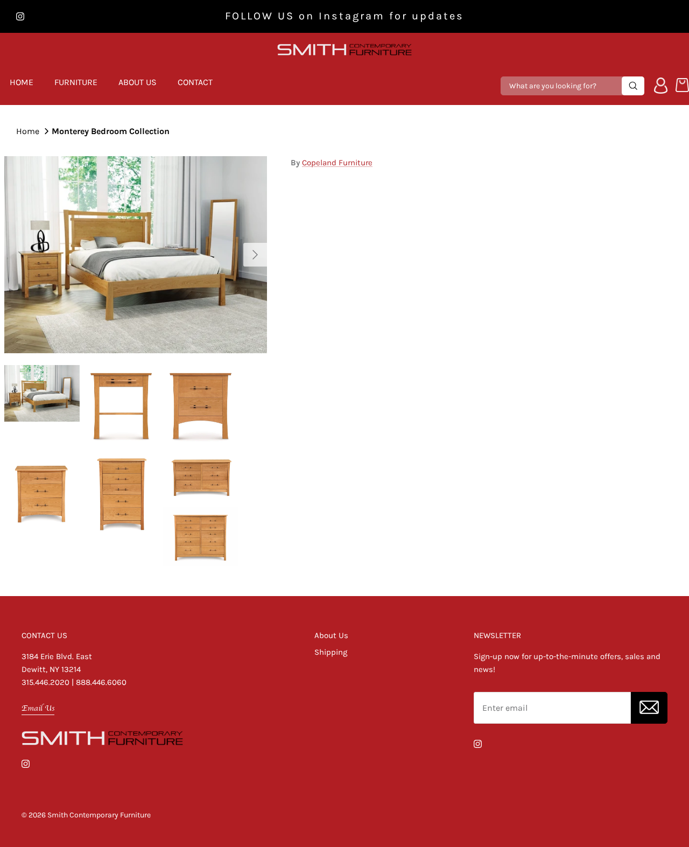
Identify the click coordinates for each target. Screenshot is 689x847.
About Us (137, 82)
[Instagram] (20, 16)
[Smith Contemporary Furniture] (344, 50)
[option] (135, 254)
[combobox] (562, 85)
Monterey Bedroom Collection (111, 130)
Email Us (38, 708)
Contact (195, 82)
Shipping (330, 652)
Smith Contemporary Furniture (99, 815)
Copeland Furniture (337, 162)
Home (21, 82)
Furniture (75, 82)
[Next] (255, 255)
